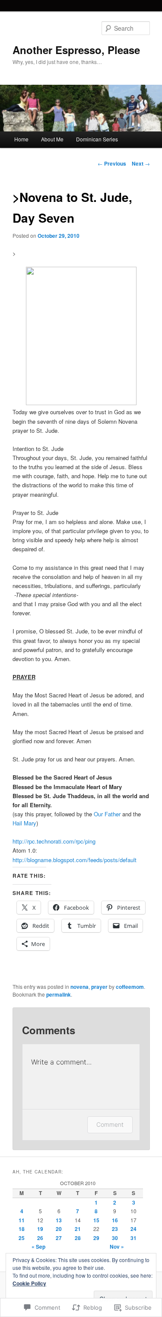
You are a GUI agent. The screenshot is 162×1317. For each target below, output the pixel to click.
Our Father (106, 814)
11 (22, 1220)
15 (96, 1220)
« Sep (38, 1246)
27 (59, 1238)
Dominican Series (97, 139)
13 (59, 1220)
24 (133, 1229)
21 (78, 1229)
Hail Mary (24, 823)
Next (141, 163)
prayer (99, 987)
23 (115, 1229)
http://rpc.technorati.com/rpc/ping (54, 841)
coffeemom (130, 987)
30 (115, 1238)
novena (79, 987)
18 (22, 1229)
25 (22, 1238)
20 (59, 1229)
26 (40, 1238)
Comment (110, 1124)
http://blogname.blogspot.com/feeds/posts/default (75, 860)
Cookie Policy (29, 1283)
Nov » (117, 1246)
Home (21, 139)
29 (96, 1238)
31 (133, 1238)
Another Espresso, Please (76, 49)
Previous (112, 163)
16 (115, 1220)
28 (78, 1238)
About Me (52, 139)
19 (40, 1229)
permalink (58, 994)
